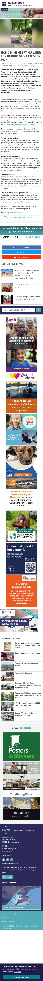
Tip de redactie (23, 257)
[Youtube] (8, 860)
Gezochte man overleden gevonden (28, 653)
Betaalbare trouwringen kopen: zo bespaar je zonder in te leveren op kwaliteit (27, 645)
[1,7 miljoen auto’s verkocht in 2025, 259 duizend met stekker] (7, 706)
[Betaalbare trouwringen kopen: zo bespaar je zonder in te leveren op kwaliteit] (7, 646)
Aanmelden (7, 877)
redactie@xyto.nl (10, 849)
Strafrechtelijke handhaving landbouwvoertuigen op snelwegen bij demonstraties (28, 685)
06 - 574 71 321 (30, 237)
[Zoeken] (38, 310)
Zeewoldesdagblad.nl (16, 3)
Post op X (22, 252)
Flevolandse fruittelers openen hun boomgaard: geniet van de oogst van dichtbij (28, 695)
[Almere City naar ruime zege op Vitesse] (7, 666)
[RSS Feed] (12, 860)
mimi (19, 213)
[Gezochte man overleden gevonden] (7, 656)
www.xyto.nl (8, 851)
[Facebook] (4, 860)
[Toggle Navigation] (38, 4)
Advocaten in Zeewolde (23, 673)
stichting (6, 213)
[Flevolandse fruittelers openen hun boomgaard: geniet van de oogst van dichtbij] (7, 696)
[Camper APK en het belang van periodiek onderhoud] (7, 716)
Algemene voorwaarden (9, 914)
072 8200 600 (9, 846)
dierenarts (13, 213)
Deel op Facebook (23, 247)
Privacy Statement (8, 921)
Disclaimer (5, 918)
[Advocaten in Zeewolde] (7, 676)
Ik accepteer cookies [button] (21, 977)
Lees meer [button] (17, 972)
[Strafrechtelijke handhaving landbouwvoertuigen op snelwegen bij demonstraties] (7, 686)
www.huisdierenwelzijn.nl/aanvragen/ (21, 124)
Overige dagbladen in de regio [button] (13, 907)
